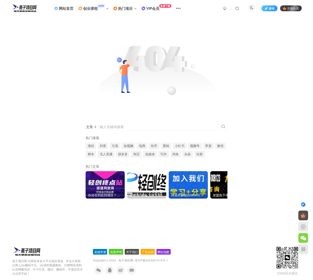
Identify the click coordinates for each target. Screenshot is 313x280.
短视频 (128, 146)
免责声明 (116, 252)
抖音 (103, 146)
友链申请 (100, 252)
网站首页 (66, 8)
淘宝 (136, 154)
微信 (220, 146)
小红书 (179, 146)
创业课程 (93, 7)
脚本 (91, 154)
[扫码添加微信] (303, 238)
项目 (91, 146)
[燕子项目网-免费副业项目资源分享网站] (26, 251)
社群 (199, 154)
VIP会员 (157, 7)
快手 (154, 146)
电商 (142, 146)
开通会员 (293, 8)
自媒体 (150, 154)
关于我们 (132, 252)
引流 (115, 146)
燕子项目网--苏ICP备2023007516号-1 (143, 260)
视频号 (195, 146)
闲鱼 (175, 154)
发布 (272, 8)
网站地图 (163, 252)
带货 (208, 146)
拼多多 (123, 154)
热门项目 (125, 8)
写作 (163, 154)
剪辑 (166, 146)
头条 (187, 154)
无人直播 (106, 154)
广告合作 (148, 252)
